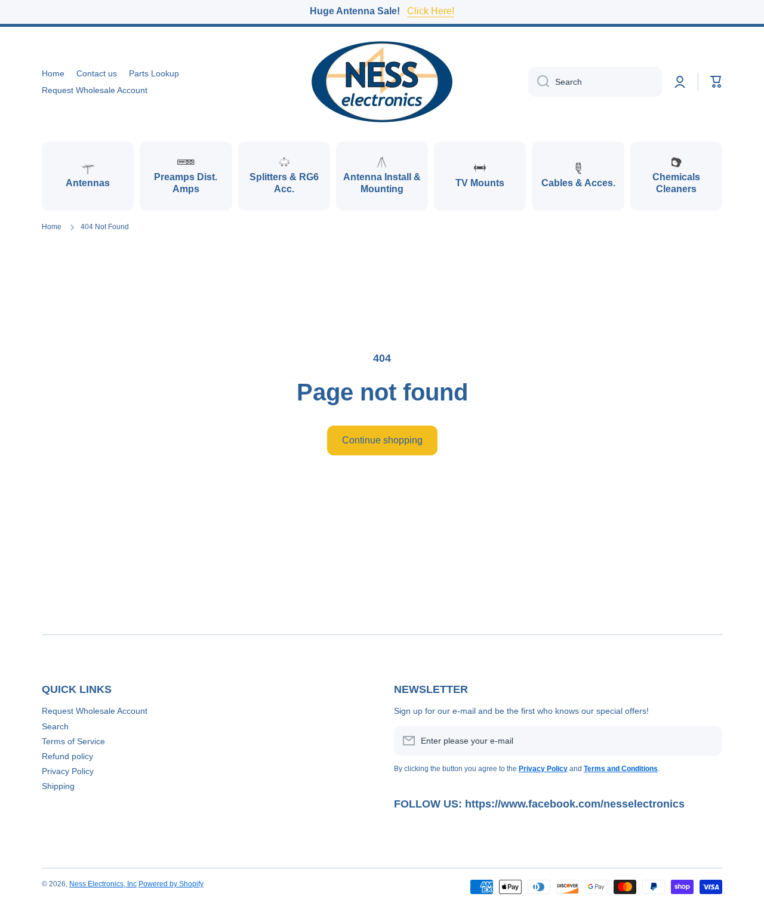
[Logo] (382, 82)
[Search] (538, 82)
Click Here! (430, 11)
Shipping (58, 786)
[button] (716, 82)
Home (51, 227)
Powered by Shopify (171, 884)
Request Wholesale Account (94, 711)
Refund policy (67, 756)
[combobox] (595, 82)
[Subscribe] (707, 741)
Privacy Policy (68, 771)
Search (55, 726)
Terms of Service (73, 741)
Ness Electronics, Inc (103, 884)
